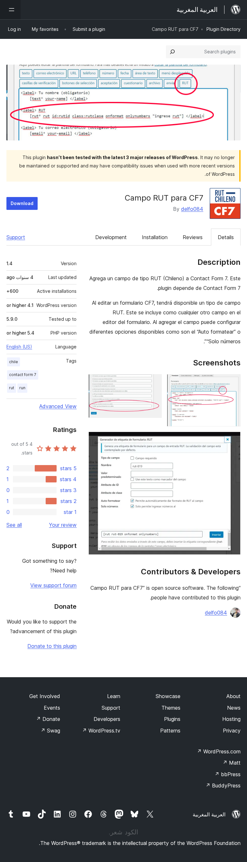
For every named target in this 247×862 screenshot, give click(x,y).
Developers (107, 719)
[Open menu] (10, 9)
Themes (170, 708)
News (234, 708)
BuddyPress (223, 785)
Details (226, 237)
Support (15, 237)
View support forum (53, 585)
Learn (113, 696)
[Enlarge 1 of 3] (232, 383)
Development (111, 237)
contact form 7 (22, 374)
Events (52, 708)
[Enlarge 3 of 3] (232, 440)
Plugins (172, 719)
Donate (48, 719)
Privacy (232, 730)
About (233, 696)
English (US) (19, 346)
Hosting (231, 719)
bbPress (228, 774)
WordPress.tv (101, 730)
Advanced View (58, 406)
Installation (155, 237)
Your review (63, 525)
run (22, 387)
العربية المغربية (209, 814)
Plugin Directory (223, 29)
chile (13, 361)
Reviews (193, 237)
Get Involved (44, 696)
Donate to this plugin (52, 646)
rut (11, 387)
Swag (50, 730)
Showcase (168, 696)
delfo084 (192, 209)
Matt (232, 762)
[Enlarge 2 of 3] (153, 383)
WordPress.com (219, 751)
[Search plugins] (172, 51)
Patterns (170, 730)
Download (22, 203)
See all (14, 525)
